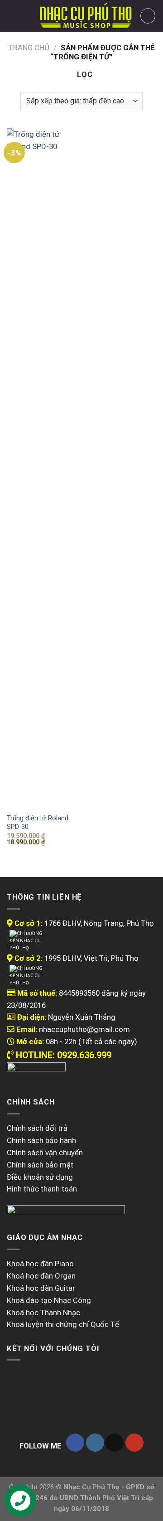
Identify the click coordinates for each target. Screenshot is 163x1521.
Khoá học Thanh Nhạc (43, 1312)
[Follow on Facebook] (75, 1443)
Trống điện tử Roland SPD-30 (37, 822)
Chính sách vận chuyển (45, 1152)
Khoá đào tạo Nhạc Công (49, 1300)
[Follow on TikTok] (114, 1443)
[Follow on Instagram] (95, 1443)
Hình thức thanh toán (42, 1188)
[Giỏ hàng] (148, 16)
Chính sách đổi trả (37, 1128)
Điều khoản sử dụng (40, 1177)
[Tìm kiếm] (28, 15)
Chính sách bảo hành (41, 1140)
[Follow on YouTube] (134, 1443)
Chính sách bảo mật (40, 1164)
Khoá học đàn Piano (40, 1263)
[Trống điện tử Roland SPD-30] (42, 468)
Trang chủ (29, 47)
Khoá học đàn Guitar (41, 1288)
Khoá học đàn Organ (41, 1275)
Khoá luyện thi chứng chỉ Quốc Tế (63, 1324)
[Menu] (13, 16)
